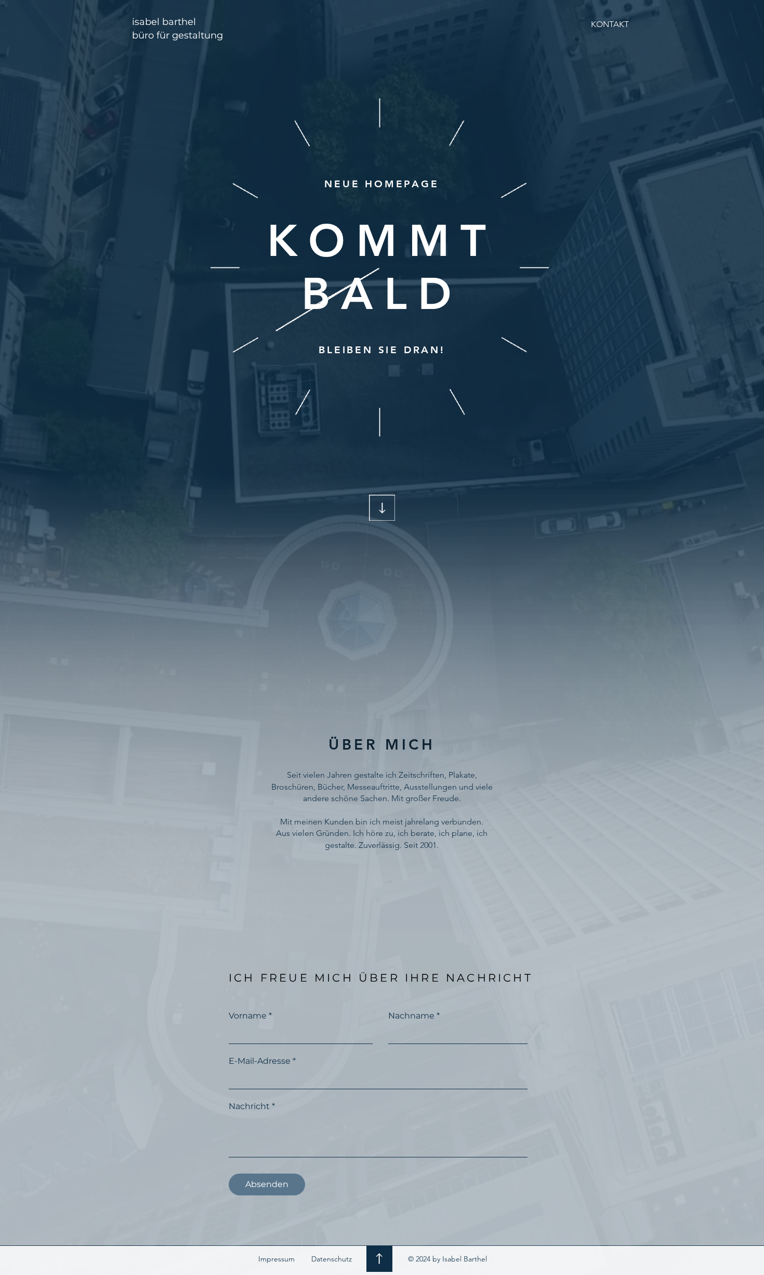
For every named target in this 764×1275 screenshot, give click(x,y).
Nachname (411, 1016)
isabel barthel (164, 22)
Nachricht (249, 1106)
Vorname (248, 1016)
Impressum (276, 1259)
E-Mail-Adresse (260, 1061)
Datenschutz (331, 1259)
